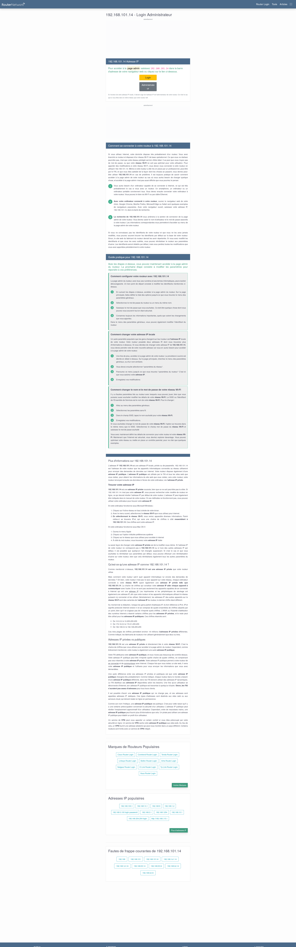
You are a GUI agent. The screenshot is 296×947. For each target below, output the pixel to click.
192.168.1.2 (169, 806)
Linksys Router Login (127, 760)
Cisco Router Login (125, 754)
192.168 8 (156, 806)
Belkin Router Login (149, 760)
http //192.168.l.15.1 (159, 818)
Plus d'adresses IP (178, 830)
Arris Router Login (168, 760)
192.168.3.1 (147, 812)
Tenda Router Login (169, 754)
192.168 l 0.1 (142, 806)
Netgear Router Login (126, 767)
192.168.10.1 (177, 812)
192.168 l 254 (161, 812)
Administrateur (148, 86)
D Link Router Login (148, 767)
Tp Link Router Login (169, 767)
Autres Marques (179, 785)
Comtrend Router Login (147, 754)
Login (148, 77)
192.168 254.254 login (138, 818)
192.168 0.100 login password (125, 812)
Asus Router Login (148, 773)
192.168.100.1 (127, 806)
